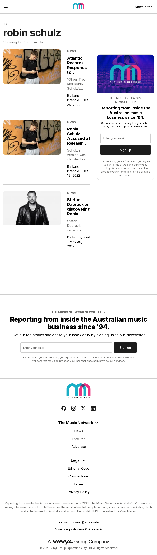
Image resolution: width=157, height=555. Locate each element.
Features (78, 439)
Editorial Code (78, 468)
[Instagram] (73, 408)
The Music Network (75, 423)
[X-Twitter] (83, 408)
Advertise (78, 447)
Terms (78, 484)
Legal (76, 460)
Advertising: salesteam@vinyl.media (78, 529)
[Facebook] (63, 408)
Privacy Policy (115, 357)
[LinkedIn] (93, 408)
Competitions (78, 476)
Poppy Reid (81, 237)
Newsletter (143, 7)
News (78, 431)
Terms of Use (119, 164)
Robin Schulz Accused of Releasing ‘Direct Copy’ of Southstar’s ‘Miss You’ (78, 145)
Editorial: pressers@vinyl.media (78, 522)
